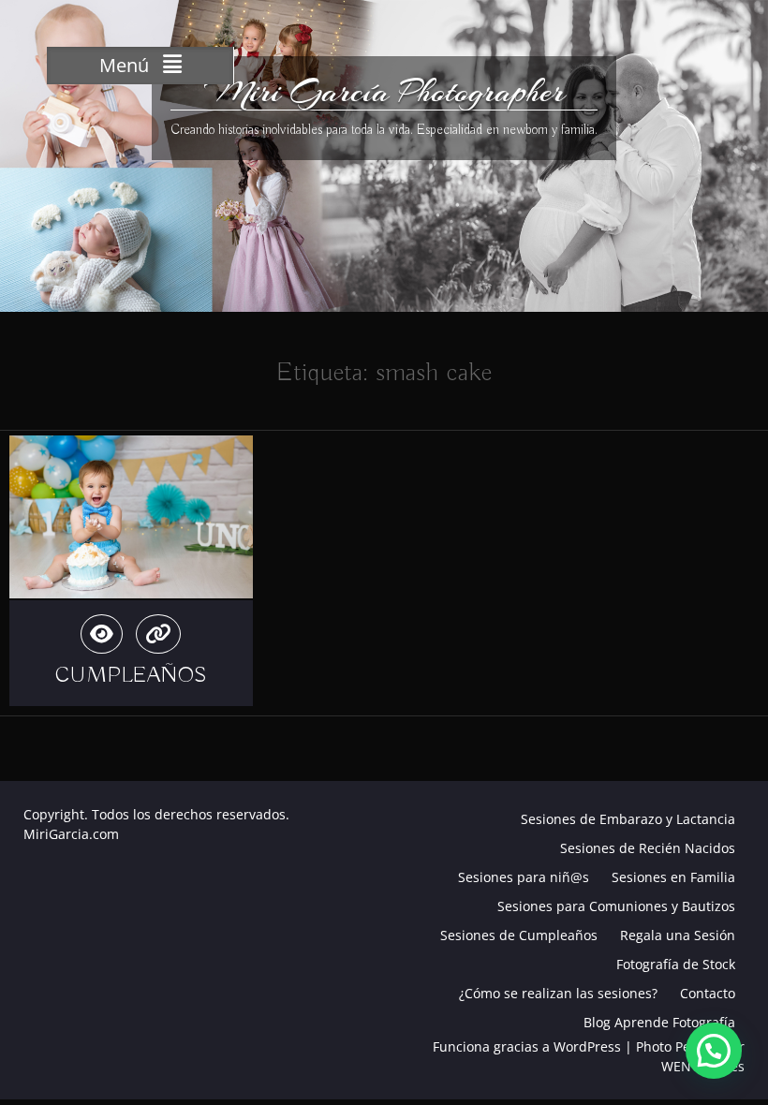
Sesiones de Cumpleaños (519, 935)
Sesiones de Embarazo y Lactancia (628, 819)
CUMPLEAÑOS (131, 675)
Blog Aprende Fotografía (659, 1022)
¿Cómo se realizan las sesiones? (558, 993)
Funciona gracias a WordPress (527, 1046)
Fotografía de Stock (675, 964)
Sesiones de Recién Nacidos (647, 848)
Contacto (707, 993)
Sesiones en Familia (673, 877)
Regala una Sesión (677, 935)
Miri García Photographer (384, 91)
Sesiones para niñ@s (523, 877)
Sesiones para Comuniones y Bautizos (616, 906)
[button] (714, 1051)
